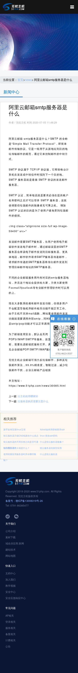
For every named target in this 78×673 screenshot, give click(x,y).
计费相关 (10, 640)
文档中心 (10, 573)
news (28, 79)
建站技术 (10, 549)
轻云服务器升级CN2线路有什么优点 (20, 435)
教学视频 (10, 585)
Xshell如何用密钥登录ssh (52, 429)
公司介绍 (10, 531)
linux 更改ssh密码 (48, 435)
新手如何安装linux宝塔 (14, 429)
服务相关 (10, 628)
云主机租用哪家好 (28, 396)
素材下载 (10, 537)
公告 (8, 646)
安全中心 (10, 591)
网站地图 (10, 555)
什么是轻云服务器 (48, 454)
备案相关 (10, 634)
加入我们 (10, 579)
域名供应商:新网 (14, 543)
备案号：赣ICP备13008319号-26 (24, 501)
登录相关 (10, 621)
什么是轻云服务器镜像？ (52, 441)
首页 (20, 79)
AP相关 (9, 615)
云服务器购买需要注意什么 (33, 401)
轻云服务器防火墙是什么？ (16, 447)
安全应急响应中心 (15, 598)
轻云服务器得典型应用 (51, 447)
